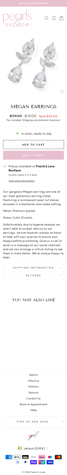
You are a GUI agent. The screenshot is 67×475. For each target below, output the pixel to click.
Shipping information (33, 267)
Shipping (27, 120)
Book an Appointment (33, 404)
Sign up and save (33, 421)
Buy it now (33, 155)
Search (33, 374)
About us (33, 380)
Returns (33, 275)
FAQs (33, 410)
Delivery (33, 386)
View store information (21, 180)
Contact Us (33, 398)
